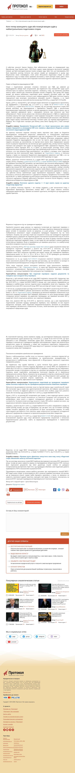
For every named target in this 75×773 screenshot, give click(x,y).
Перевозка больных (18, 747)
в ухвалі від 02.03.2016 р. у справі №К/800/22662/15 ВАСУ (43, 161)
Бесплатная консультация (21, 546)
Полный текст (7, 692)
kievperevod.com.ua (7, 761)
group (28, 636)
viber (55, 636)
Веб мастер (5, 745)
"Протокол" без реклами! (11, 711)
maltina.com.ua (17, 759)
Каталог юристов (43, 17)
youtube (13, 642)
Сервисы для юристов (25, 17)
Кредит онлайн (8, 724)
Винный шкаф (17, 739)
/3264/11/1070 (46, 416)
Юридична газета (18, 484)
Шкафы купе (16, 752)
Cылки (15, 761)
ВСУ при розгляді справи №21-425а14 (36, 247)
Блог (56, 17)
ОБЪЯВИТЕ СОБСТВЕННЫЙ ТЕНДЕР (23, 561)
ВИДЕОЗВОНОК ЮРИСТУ (19, 554)
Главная (8, 21)
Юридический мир (69, 17)
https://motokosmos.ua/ (8, 747)
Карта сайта (7, 714)
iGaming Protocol (8, 727)
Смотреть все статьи (63, 580)
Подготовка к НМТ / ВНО (19, 741)
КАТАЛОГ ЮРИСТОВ (18, 567)
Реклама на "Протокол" (10, 709)
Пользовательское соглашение (13, 719)
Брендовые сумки (18, 754)
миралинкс (5, 743)
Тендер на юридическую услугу (13, 716)
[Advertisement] (37, 208)
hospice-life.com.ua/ (18, 745)
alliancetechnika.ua (7, 741)
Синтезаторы (6, 749)
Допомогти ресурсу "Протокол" (13, 722)
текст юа (5, 759)
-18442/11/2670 (58, 104)
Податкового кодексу (52, 153)
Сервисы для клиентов (6, 17)
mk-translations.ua (7, 757)
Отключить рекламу (61, 35)
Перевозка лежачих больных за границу (18, 749)
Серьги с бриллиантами (6, 739)
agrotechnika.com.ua (7, 751)
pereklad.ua (16, 743)
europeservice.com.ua (8, 755)
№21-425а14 (33, 259)
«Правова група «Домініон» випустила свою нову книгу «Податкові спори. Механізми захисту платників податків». (37, 457)
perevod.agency (6, 753)
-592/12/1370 (29, 106)
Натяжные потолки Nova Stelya (19, 757)
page (13, 636)
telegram (41, 636)
